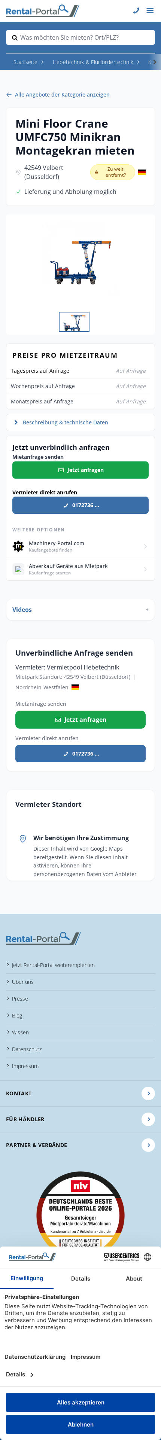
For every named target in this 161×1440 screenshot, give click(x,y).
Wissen (20, 1032)
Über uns (23, 981)
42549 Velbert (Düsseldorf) (43, 172)
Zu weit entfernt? (116, 172)
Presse (20, 998)
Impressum (25, 1066)
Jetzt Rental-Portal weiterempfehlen (53, 964)
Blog (17, 1015)
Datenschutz (27, 1049)
